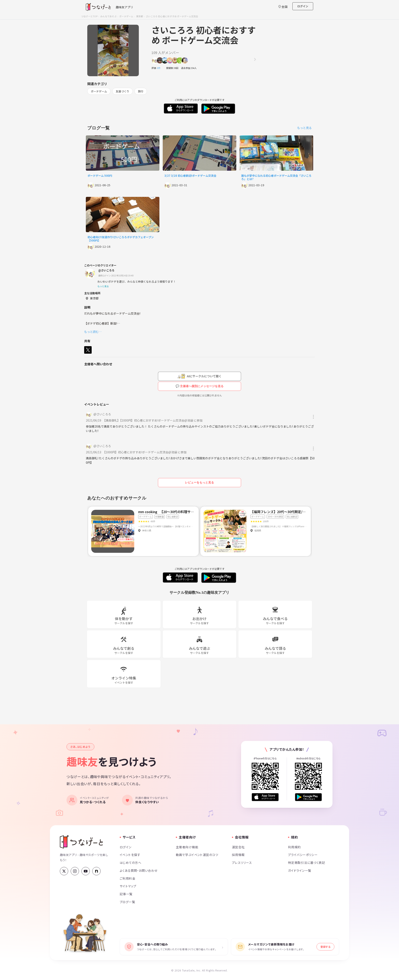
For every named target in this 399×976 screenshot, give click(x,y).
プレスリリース (242, 862)
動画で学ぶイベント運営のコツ (197, 854)
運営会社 (238, 847)
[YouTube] (85, 871)
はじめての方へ (130, 862)
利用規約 (294, 847)
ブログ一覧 (127, 902)
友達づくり (122, 91)
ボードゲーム (126, 16)
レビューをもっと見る (199, 482)
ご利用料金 (127, 878)
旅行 (140, 91)
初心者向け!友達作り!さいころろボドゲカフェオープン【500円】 (120, 238)
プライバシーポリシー (303, 854)
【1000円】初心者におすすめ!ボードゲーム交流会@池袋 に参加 (145, 452)
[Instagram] (75, 871)
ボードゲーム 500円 (99, 176)
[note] (96, 871)
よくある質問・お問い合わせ (139, 870)
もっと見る (304, 128)
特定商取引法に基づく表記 (306, 862)
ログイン (302, 6)
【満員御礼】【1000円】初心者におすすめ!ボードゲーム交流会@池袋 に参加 (153, 420)
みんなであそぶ (108, 16)
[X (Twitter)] (64, 871)
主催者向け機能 (187, 847)
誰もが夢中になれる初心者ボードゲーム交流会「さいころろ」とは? (276, 177)
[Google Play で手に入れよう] (308, 797)
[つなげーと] (81, 841)
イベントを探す (130, 854)
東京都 (139, 16)
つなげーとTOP (89, 16)
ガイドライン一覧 (299, 870)
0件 (160, 68)
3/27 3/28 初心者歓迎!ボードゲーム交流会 (190, 176)
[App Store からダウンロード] (265, 797)
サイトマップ (128, 886)
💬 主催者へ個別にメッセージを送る (200, 386)
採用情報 (238, 854)
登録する (325, 946)
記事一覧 (126, 894)
